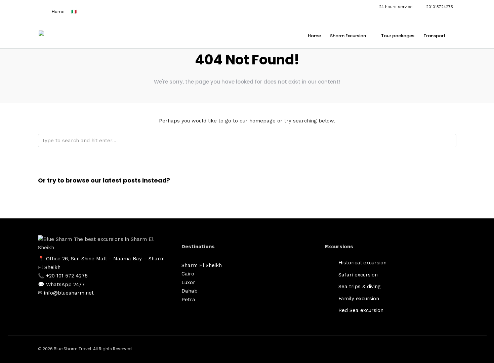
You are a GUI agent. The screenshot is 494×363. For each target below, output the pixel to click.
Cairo (187, 274)
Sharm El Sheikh (201, 265)
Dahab (189, 291)
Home (58, 11)
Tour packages (397, 36)
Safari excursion (358, 275)
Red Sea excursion (360, 310)
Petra (188, 300)
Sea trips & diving (359, 286)
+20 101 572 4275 (67, 276)
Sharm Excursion (348, 36)
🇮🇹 (74, 11)
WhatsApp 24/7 (65, 284)
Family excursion (358, 299)
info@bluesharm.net (69, 293)
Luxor (188, 282)
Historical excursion (362, 263)
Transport (434, 36)
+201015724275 (438, 6)
